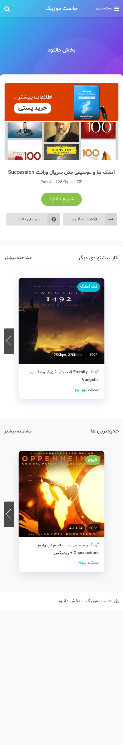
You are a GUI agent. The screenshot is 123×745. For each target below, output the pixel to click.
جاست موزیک (61, 9)
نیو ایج (81, 390)
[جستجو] (21, 8)
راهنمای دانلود (28, 219)
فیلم (83, 563)
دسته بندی (104, 8)
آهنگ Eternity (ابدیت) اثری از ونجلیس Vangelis (64, 376)
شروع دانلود (61, 199)
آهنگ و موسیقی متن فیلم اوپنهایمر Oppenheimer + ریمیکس (68, 549)
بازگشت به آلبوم (85, 219)
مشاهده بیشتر (18, 258)
